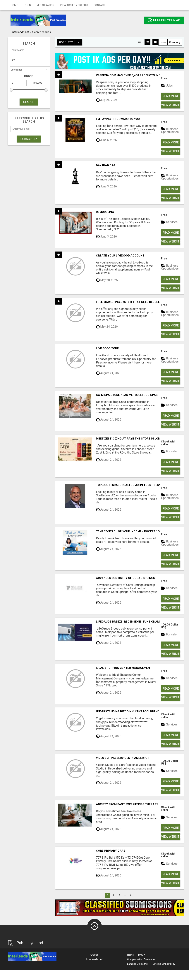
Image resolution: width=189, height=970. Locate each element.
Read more (170, 96)
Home (14, 5)
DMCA (141, 954)
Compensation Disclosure (141, 959)
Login (27, 5)
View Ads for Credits (74, 5)
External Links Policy (164, 963)
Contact (99, 5)
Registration (45, 5)
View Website (170, 105)
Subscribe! (28, 139)
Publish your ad (166, 20)
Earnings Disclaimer (137, 963)
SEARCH (28, 102)
